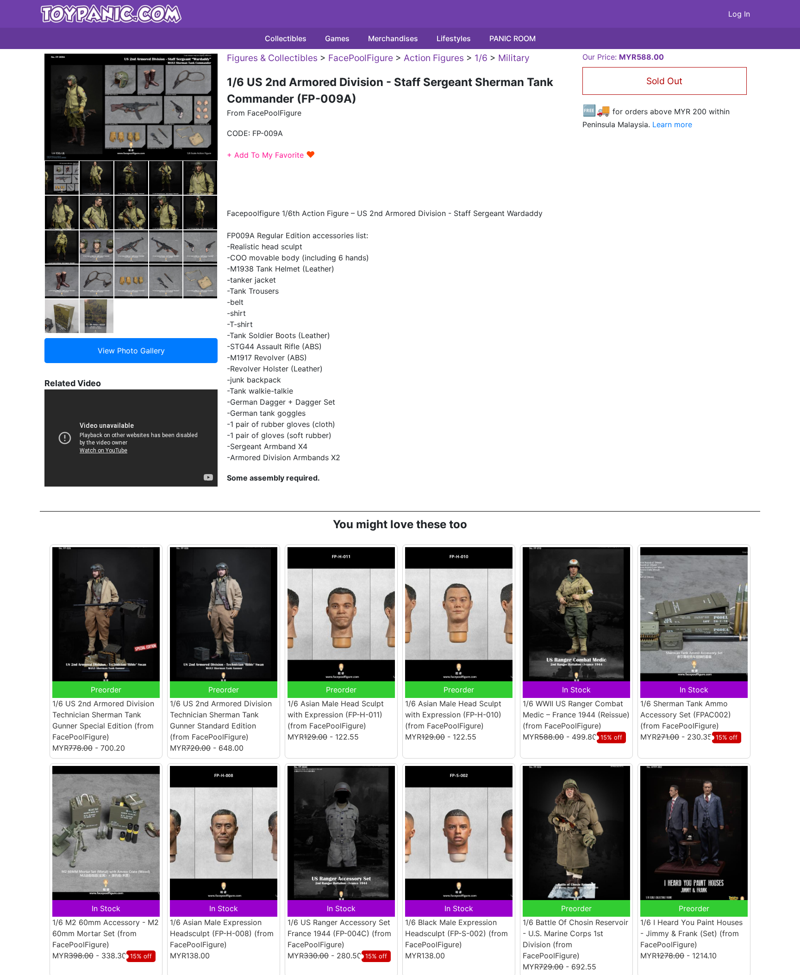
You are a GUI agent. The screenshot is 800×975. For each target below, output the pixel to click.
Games (337, 38)
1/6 (481, 57)
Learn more (672, 124)
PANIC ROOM (512, 38)
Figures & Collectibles (272, 57)
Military (514, 57)
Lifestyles (454, 38)
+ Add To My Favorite (271, 155)
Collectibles (285, 38)
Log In (739, 14)
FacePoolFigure (360, 57)
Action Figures (434, 57)
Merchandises (393, 38)
